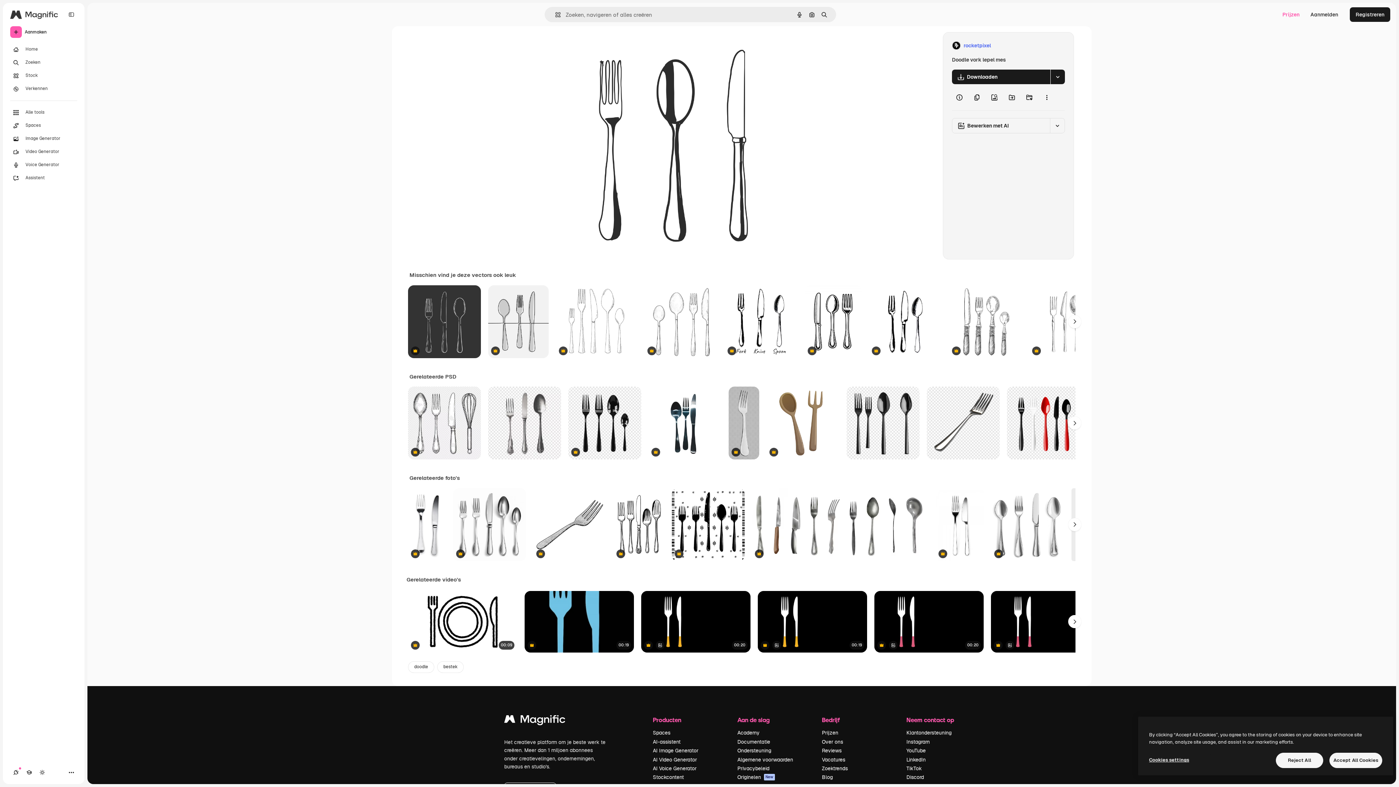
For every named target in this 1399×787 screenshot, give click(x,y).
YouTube (916, 750)
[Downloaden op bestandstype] (1057, 77)
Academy (748, 732)
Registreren (1370, 14)
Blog (827, 777)
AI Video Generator (675, 759)
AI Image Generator (675, 750)
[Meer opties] (1046, 97)
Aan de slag (753, 720)
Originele (607, 45)
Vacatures (833, 759)
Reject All (1299, 760)
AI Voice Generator (675, 768)
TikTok (914, 768)
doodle (421, 667)
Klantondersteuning (929, 732)
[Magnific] (534, 721)
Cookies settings (1169, 760)
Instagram (918, 742)
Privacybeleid (753, 768)
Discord (915, 777)
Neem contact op (930, 720)
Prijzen (1291, 14)
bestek (450, 667)
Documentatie (753, 742)
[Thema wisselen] (42, 772)
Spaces (661, 732)
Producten (667, 720)
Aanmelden (1324, 14)
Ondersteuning (754, 750)
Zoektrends (835, 768)
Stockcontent (668, 777)
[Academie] (29, 772)
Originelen (755, 777)
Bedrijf (831, 720)
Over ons (832, 742)
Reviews (832, 750)
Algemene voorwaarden (765, 759)
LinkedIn (916, 759)
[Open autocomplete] (555, 14)
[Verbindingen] (16, 772)
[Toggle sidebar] (71, 14)
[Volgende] (1074, 321)
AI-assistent (667, 742)
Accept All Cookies (1355, 760)
